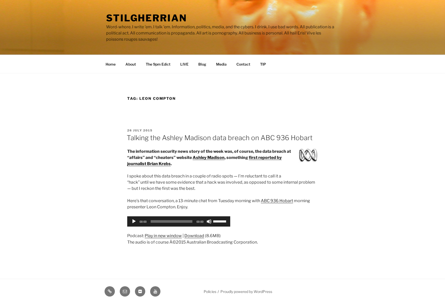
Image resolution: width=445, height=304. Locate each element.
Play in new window (163, 235)
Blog (202, 64)
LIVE (184, 64)
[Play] (133, 221)
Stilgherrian (146, 18)
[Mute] (209, 221)
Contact (243, 64)
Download (194, 235)
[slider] (220, 221)
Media (221, 64)
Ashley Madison (209, 157)
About (130, 64)
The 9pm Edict (158, 64)
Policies (210, 291)
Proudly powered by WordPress (246, 291)
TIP (263, 64)
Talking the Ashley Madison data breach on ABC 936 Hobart (220, 138)
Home (111, 64)
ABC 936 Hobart (277, 200)
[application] (178, 221)
